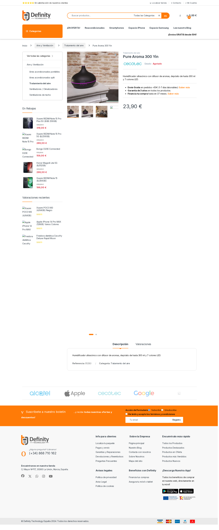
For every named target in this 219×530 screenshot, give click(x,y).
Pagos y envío (103, 447)
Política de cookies (105, 486)
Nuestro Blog (135, 447)
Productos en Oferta (172, 452)
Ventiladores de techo (40, 95)
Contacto (177, 3)
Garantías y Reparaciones (108, 452)
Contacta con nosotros (140, 452)
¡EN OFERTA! (73, 28)
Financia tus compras (139, 477)
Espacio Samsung (159, 28)
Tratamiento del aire (73, 45)
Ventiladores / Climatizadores (43, 89)
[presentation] (196, 394)
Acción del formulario (136, 410)
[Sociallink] (22, 475)
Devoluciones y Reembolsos (109, 456)
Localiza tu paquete (105, 443)
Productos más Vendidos (174, 456)
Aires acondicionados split (42, 77)
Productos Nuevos (171, 461)
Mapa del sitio (135, 461)
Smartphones (116, 28)
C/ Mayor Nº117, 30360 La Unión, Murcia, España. (44, 469)
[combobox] (99, 16)
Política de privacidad (106, 477)
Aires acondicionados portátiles (44, 71)
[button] (115, 55)
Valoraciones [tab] (143, 344)
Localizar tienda (159, 3)
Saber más (184, 87)
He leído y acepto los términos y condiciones (151, 414)
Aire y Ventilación (44, 45)
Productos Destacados (173, 447)
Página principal (136, 443)
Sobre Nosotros (136, 456)
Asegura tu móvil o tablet (141, 481)
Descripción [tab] (120, 344)
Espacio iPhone (137, 28)
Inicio (24, 45)
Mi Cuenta (192, 3)
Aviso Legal (101, 481)
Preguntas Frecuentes (106, 461)
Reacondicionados (95, 28)
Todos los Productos (172, 443)
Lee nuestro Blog (182, 28)
